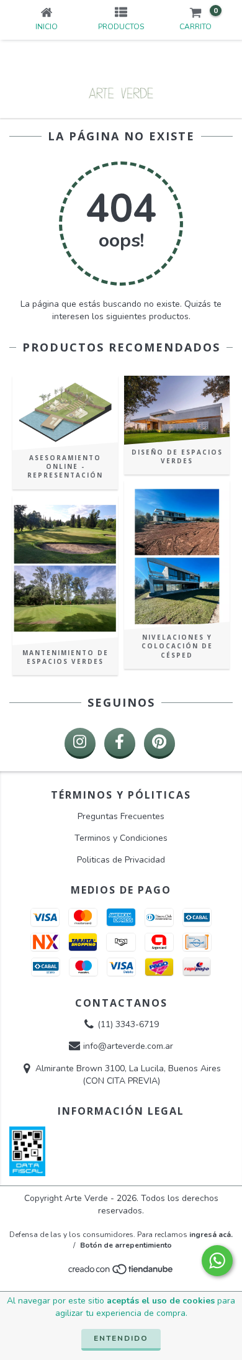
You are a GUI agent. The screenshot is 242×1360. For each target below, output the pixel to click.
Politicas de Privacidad (121, 860)
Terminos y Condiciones (121, 838)
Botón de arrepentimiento (126, 1245)
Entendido (121, 1338)
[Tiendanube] (121, 1273)
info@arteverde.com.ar (128, 1047)
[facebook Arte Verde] (119, 743)
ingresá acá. (211, 1235)
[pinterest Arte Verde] (159, 743)
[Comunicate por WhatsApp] (217, 1260)
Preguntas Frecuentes (121, 816)
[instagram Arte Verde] (80, 743)
